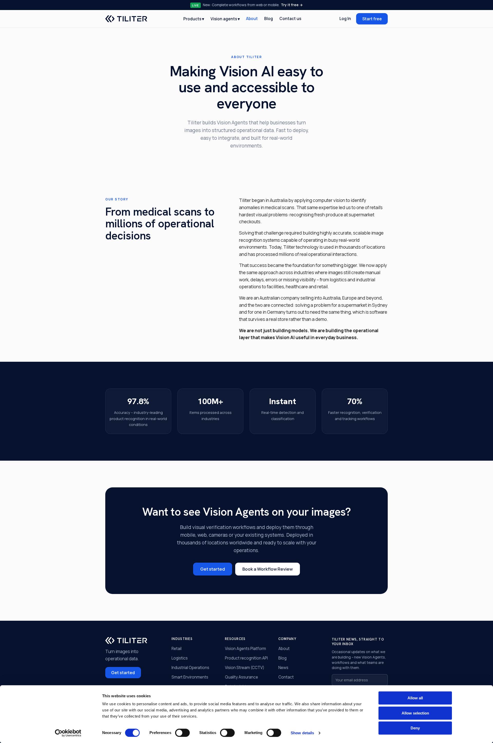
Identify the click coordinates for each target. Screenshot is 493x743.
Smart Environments (190, 677)
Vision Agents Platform (245, 648)
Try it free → (292, 4)
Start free (372, 19)
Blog (268, 18)
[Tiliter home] (126, 18)
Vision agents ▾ (225, 18)
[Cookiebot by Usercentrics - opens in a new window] (68, 733)
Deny (415, 728)
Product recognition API (246, 658)
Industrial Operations (190, 667)
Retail (177, 648)
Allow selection (415, 713)
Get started (212, 569)
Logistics (180, 658)
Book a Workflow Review (267, 569)
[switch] (182, 733)
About (252, 18)
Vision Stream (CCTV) (244, 667)
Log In (345, 18)
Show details (302, 733)
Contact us (290, 18)
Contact (286, 677)
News (283, 667)
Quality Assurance (241, 677)
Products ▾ (193, 18)
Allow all (415, 698)
